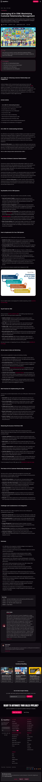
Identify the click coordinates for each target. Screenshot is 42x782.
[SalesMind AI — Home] (5, 1)
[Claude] (34, 769)
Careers (13, 761)
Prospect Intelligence (15, 728)
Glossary (28, 738)
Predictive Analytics (6, 216)
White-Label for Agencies (16, 742)
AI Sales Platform (9, 604)
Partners (13, 757)
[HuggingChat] (40, 769)
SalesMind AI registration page (28, 462)
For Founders (29, 723)
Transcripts (29, 747)
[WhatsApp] (6, 735)
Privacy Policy (3, 767)
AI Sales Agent (14, 723)
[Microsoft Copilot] (32, 769)
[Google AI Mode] (31, 769)
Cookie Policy (14, 767)
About (13, 753)
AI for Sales (8, 8)
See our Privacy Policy (8, 776)
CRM (32, 85)
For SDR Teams (29, 726)
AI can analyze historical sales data (17, 367)
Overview (13, 721)
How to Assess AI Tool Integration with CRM (14, 600)
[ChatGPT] (27, 769)
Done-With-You (14, 736)
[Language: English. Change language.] (3, 730)
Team (13, 755)
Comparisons (29, 740)
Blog (4, 8)
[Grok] (36, 769)
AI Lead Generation (15, 726)
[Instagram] (4, 733)
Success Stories (30, 736)
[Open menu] (40, 1)
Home (2, 8)
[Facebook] (2, 733)
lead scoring (9, 213)
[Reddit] (5, 735)
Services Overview (15, 734)
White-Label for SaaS (15, 744)
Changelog (29, 744)
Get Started (36, 1)
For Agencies (29, 728)
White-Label (14, 740)
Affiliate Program (15, 759)
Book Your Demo (17, 712)
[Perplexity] (29, 769)
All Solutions (29, 721)
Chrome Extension (30, 749)
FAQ (28, 742)
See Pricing (26, 712)
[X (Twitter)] (6, 733)
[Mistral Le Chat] (38, 769)
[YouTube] (7, 733)
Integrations (15, 730)
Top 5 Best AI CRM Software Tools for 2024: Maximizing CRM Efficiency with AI (20, 599)
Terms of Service (8, 767)
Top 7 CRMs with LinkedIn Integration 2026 (14, 602)
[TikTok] (9, 733)
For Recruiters (29, 730)
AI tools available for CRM (13, 313)
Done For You (14, 738)
